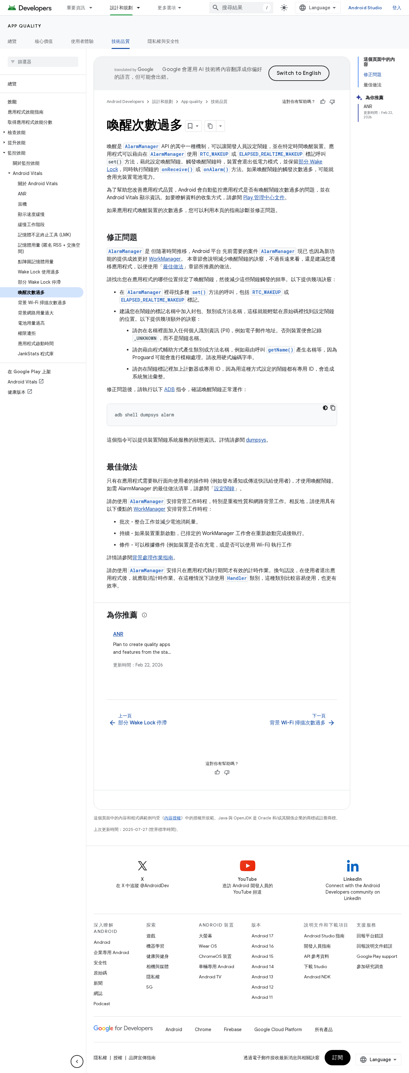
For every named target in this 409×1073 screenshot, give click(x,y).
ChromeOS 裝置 (215, 956)
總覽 (12, 41)
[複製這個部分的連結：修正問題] (143, 238)
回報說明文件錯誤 (374, 946)
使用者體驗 (82, 41)
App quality (25, 26)
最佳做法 (173, 267)
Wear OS (208, 946)
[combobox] (241, 7)
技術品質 (121, 41)
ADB (169, 389)
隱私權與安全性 (164, 41)
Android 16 (262, 946)
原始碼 (100, 973)
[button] (41, 132)
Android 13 (262, 977)
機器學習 (155, 946)
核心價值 (44, 41)
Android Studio (365, 8)
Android (102, 942)
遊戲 (150, 936)
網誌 (98, 993)
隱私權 (153, 977)
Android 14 (262, 966)
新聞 (98, 983)
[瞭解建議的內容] (144, 615)
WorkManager (165, 259)
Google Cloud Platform (278, 1029)
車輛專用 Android (216, 966)
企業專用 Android (111, 952)
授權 (117, 1057)
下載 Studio (315, 966)
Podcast (102, 1003)
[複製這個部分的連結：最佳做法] (143, 467)
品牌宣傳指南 (142, 1057)
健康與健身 (157, 956)
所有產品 (324, 1029)
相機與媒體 (157, 966)
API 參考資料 (316, 956)
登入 (397, 8)
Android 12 (262, 987)
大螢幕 (205, 936)
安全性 (100, 963)
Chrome (203, 1029)
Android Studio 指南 (324, 936)
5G (149, 987)
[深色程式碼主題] (325, 408)
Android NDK (317, 977)
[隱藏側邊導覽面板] (77, 1061)
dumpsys (256, 440)
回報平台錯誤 (370, 936)
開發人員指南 (317, 946)
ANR (118, 634)
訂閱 (337, 1057)
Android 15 (262, 956)
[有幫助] (323, 102)
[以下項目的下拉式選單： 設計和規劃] (141, 7)
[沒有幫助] (332, 102)
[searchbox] (43, 62)
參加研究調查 (370, 966)
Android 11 (262, 997)
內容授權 (172, 818)
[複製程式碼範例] (333, 408)
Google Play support (377, 956)
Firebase (233, 1029)
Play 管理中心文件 (264, 197)
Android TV (210, 977)
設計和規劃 (121, 8)
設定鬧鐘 (224, 488)
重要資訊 (76, 8)
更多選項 (167, 8)
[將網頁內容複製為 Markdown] (210, 126)
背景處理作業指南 (152, 558)
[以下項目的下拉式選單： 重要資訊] (93, 7)
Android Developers (125, 101)
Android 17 (262, 936)
